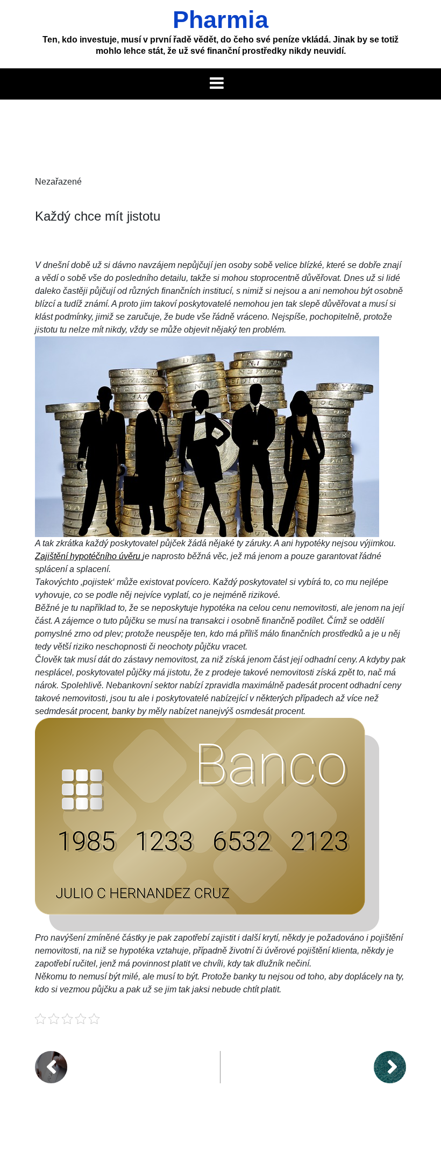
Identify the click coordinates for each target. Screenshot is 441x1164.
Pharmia (220, 19)
